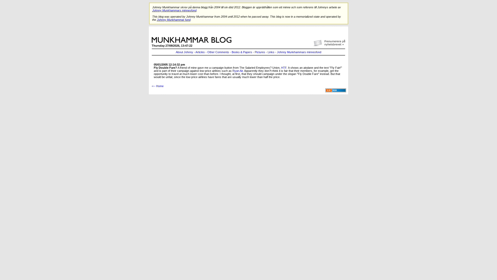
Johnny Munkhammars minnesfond (299, 52)
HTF (284, 67)
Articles (200, 52)
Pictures (260, 52)
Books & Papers (242, 52)
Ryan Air (237, 70)
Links (271, 52)
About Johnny (184, 52)
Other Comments (218, 52)
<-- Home (158, 86)
